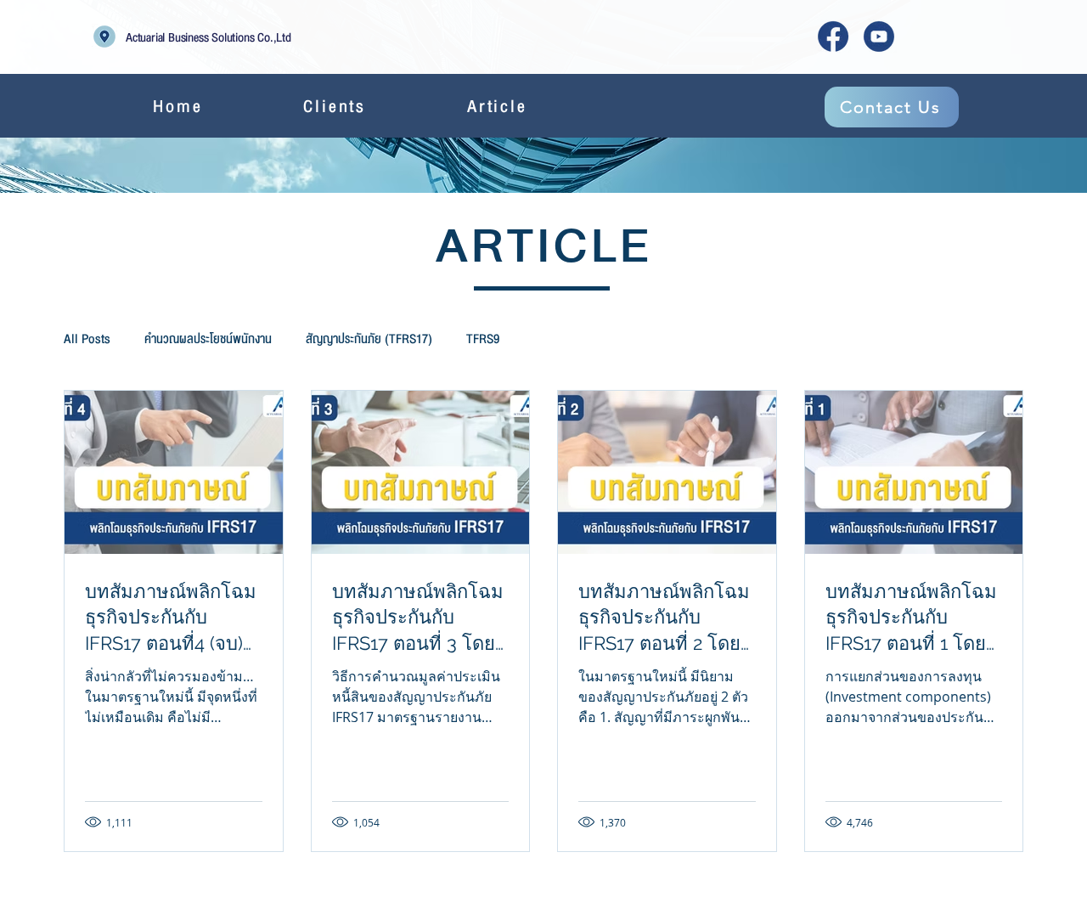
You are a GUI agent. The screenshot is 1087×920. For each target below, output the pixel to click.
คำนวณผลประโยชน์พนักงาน (208, 339)
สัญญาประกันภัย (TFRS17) (369, 339)
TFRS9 (482, 339)
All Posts (87, 339)
